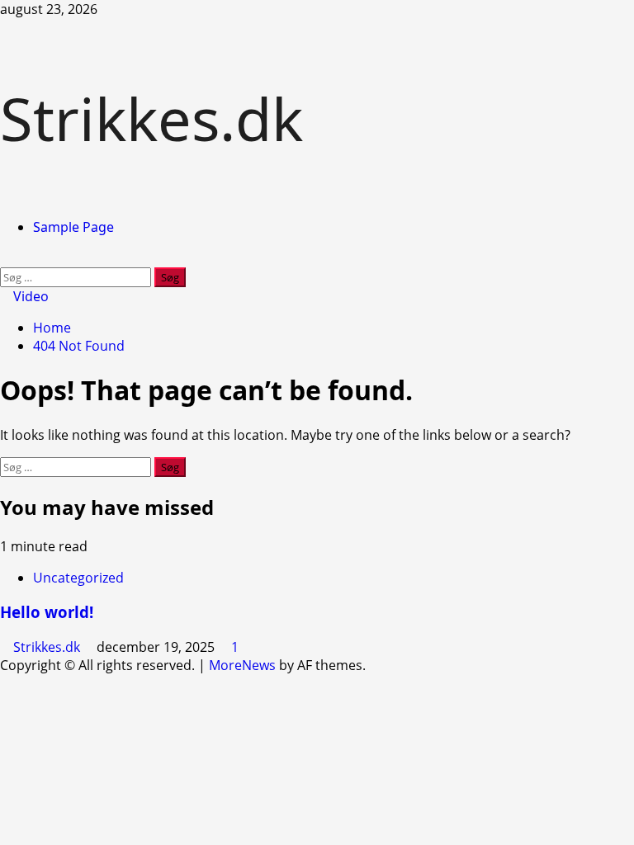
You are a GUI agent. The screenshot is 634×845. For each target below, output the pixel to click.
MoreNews (242, 665)
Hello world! (46, 612)
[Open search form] (5, 258)
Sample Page (73, 227)
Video (29, 296)
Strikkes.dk (151, 118)
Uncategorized (78, 578)
